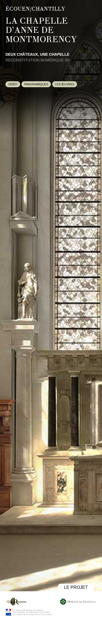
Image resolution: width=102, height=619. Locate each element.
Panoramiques (36, 84)
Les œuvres (64, 84)
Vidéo (12, 84)
